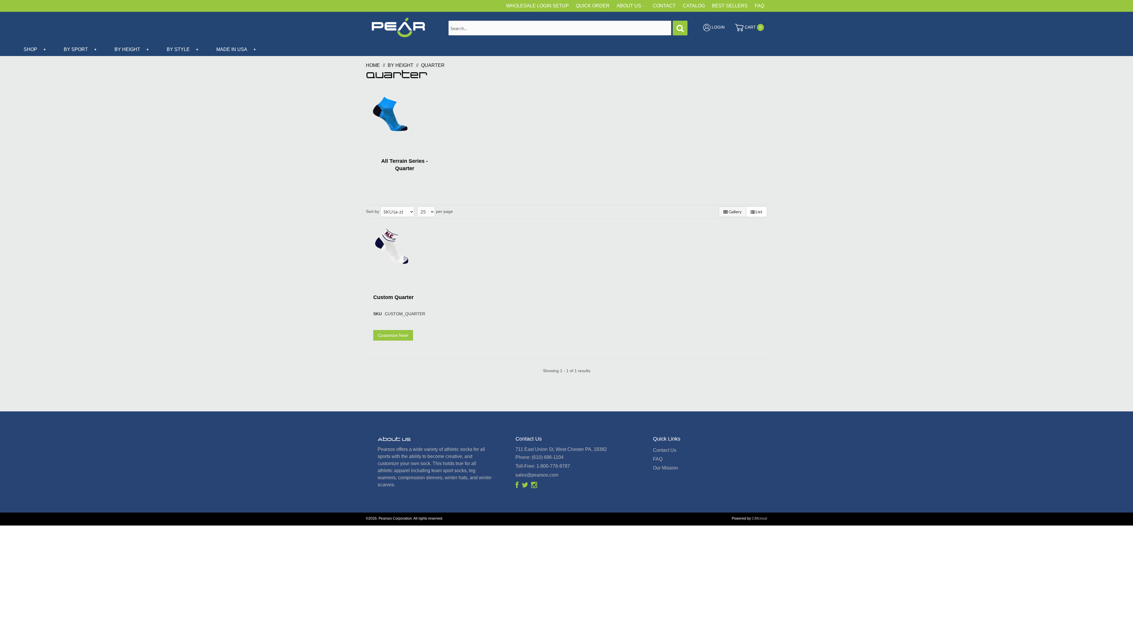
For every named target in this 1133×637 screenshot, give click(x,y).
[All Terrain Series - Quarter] (390, 114)
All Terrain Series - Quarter (404, 164)
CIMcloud (759, 518)
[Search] (680, 28)
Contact (664, 5)
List (758, 211)
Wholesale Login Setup (537, 5)
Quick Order (593, 5)
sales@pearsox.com (536, 474)
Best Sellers (730, 5)
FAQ (759, 5)
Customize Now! (393, 335)
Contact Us (664, 450)
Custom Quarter (393, 297)
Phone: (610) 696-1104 (539, 457)
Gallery (734, 211)
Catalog (694, 5)
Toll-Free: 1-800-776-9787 (542, 466)
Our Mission (665, 467)
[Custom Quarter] (391, 246)
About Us (629, 5)
